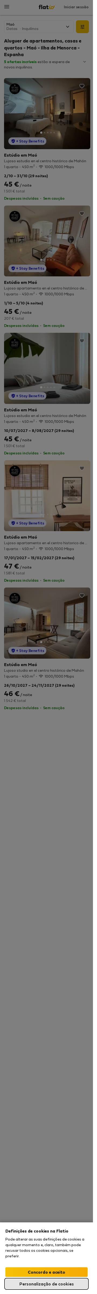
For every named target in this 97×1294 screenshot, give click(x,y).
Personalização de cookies (46, 1284)
